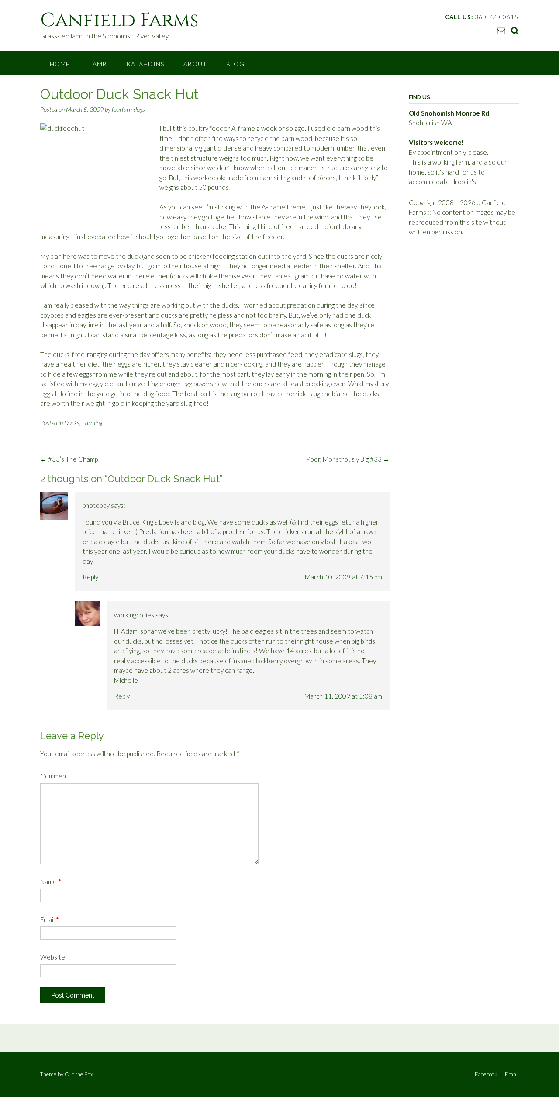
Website (52, 957)
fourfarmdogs (128, 109)
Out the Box (79, 1074)
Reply (90, 577)
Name (50, 881)
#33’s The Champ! (70, 459)
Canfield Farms (119, 20)
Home (60, 64)
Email (49, 919)
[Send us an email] (501, 30)
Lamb (98, 64)
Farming (92, 422)
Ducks (71, 422)
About (195, 64)
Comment (54, 776)
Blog (235, 64)
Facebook (486, 1074)
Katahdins (145, 64)
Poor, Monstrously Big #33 (348, 459)
